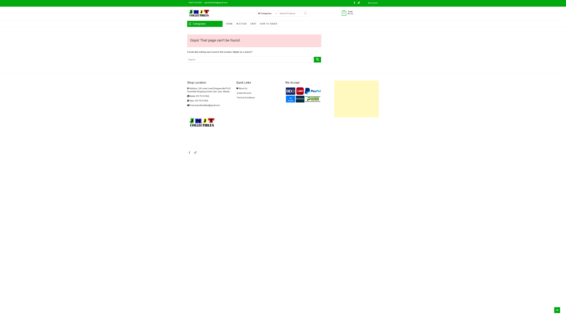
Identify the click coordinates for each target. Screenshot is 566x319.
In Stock (241, 24)
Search (305, 13)
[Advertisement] (356, 98)
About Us (242, 88)
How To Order (268, 24)
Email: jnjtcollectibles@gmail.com (204, 105)
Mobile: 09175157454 (199, 96)
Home (229, 24)
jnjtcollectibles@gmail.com (216, 2)
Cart (253, 24)
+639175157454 (195, 2)
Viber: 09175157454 (198, 101)
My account (373, 3)
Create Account (243, 93)
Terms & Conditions (245, 97)
